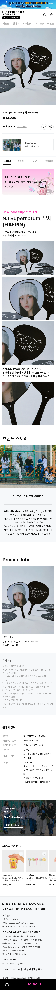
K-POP (40, 23)
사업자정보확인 (37, 940)
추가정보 (49, 161)
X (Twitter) (21, 963)
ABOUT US (8, 969)
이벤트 (50, 23)
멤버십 (32, 969)
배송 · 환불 (40, 909)
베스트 (5, 23)
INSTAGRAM (8, 963)
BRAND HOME (12, 825)
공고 (40, 969)
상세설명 (7, 161)
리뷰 (20, 161)
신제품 (16, 23)
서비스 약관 (7, 909)
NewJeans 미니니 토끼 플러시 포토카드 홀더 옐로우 (12, 879)
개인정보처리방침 (24, 909)
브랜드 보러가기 (31, 146)
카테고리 (27, 23)
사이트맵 (22, 969)
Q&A (35, 161)
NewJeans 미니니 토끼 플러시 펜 (36, 879)
